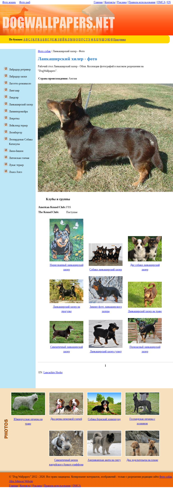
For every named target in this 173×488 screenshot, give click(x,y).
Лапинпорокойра (18, 111)
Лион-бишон (16, 151)
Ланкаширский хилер (21, 104)
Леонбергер (15, 132)
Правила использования (141, 2)
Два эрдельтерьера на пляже (142, 460)
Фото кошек (9, 2)
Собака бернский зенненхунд (104, 419)
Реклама (122, 2)
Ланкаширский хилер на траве (145, 311)
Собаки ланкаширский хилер (105, 269)
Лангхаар (14, 90)
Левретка (14, 118)
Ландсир (13, 97)
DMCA (161, 2)
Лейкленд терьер (18, 125)
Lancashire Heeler (53, 372)
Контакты (110, 2)
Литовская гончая (19, 158)
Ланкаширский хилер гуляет (106, 351)
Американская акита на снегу (104, 460)
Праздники (119, 39)
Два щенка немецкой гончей (66, 419)
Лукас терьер (16, 165)
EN (169, 2)
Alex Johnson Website (21, 481)
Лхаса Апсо (15, 172)
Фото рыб (24, 2)
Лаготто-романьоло (20, 83)
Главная (98, 2)
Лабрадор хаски (18, 76)
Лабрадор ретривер (20, 69)
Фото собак (44, 51)
